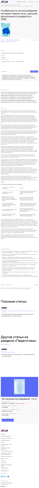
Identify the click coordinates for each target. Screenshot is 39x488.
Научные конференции (6, 436)
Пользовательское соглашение (6, 483)
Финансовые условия (5, 440)
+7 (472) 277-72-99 (5, 470)
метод (14, 61)
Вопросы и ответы (5, 458)
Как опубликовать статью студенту (6, 445)
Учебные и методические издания (6, 465)
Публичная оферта (4, 484)
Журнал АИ (3, 434)
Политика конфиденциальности (6, 482)
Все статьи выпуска (5, 344)
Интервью (3, 460)
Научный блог (4, 462)
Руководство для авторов (6, 438)
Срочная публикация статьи (7, 451)
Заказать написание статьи (6, 456)
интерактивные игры (20, 61)
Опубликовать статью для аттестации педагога (6, 454)
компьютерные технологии (6, 61)
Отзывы (2, 442)
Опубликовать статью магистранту (5, 449)
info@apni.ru (3, 473)
